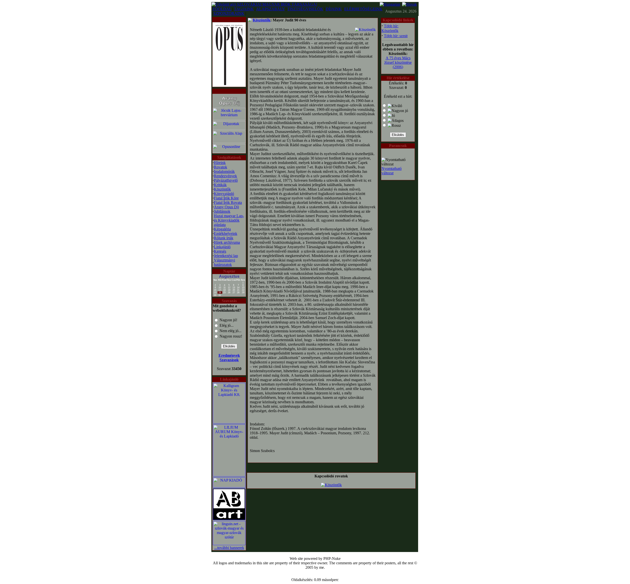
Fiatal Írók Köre (226, 198)
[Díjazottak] (229, 128)
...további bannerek (229, 548)
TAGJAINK (244, 9)
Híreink (220, 163)
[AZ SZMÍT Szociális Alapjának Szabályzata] (229, 142)
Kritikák (220, 185)
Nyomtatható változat (391, 170)
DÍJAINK (334, 9)
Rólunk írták (223, 238)
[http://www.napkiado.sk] (229, 486)
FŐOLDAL (222, 9)
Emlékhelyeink (225, 233)
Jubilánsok (222, 211)
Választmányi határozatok (224, 262)
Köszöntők (222, 189)
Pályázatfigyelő (226, 180)
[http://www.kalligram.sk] (229, 422)
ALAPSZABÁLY (270, 9)
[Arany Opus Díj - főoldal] (229, 106)
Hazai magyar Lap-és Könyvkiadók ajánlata (229, 220)
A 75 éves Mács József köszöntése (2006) (398, 62)
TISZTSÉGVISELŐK (305, 9)
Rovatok (220, 167)
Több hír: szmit (396, 36)
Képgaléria (222, 229)
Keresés (220, 251)
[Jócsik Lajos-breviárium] (229, 119)
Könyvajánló (224, 194)
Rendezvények (225, 176)
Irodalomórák (224, 171)
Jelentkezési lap (226, 256)
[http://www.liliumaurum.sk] (229, 475)
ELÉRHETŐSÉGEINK (363, 9)
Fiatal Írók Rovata (228, 202)
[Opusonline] (229, 151)
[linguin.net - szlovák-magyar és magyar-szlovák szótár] (229, 543)
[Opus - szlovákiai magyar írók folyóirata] (229, 53)
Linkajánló (222, 247)
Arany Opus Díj (226, 207)
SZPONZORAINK (228, 13)
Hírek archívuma (227, 242)
